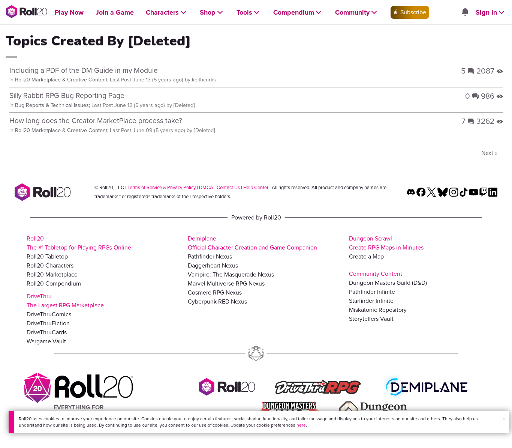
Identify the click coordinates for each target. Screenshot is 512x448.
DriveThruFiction (48, 323)
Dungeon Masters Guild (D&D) (388, 282)
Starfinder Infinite (371, 300)
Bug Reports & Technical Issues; (52, 105)
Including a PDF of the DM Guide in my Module (83, 70)
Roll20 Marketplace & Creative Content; (61, 79)
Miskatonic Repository (378, 309)
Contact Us (228, 187)
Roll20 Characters (50, 265)
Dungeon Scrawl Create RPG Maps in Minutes (386, 243)
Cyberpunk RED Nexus (217, 301)
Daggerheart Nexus (213, 265)
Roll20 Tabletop (47, 256)
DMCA (206, 187)
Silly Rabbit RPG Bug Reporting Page (66, 95)
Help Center (255, 187)
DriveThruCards (47, 332)
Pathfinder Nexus (210, 256)
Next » (489, 153)
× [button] (504, 419)
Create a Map (366, 256)
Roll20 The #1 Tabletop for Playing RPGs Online (79, 243)
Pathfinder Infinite (372, 291)
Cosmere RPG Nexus (215, 292)
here (301, 425)
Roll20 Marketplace (52, 274)
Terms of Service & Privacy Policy (161, 187)
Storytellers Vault (371, 318)
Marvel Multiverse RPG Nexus (226, 283)
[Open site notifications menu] (465, 12)
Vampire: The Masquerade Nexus (231, 274)
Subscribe (412, 12)
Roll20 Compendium (54, 283)
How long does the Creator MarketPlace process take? (95, 120)
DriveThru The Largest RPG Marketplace (65, 301)
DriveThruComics (49, 314)
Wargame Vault (46, 341)
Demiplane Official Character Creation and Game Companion (252, 243)
